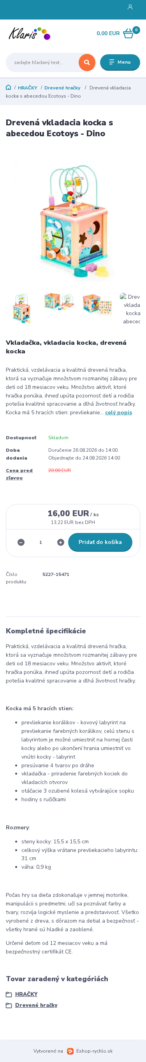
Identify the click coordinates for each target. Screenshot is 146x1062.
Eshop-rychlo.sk (94, 1051)
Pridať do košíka (100, 542)
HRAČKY (27, 88)
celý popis (118, 412)
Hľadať (87, 62)
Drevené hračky (62, 88)
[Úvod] (29, 34)
